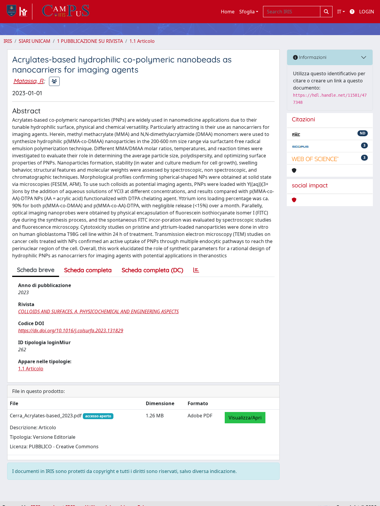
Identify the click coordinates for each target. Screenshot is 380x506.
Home (228, 11)
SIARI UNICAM (34, 41)
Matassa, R (28, 80)
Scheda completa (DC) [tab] (152, 270)
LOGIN (366, 11)
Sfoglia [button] (247, 11)
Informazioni (312, 57)
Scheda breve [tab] (35, 269)
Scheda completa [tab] (88, 270)
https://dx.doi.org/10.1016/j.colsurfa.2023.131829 (70, 330)
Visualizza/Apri (245, 417)
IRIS (8, 41)
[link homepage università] (65, 12)
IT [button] (339, 11)
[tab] (196, 270)
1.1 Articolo (142, 41)
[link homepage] (18, 12)
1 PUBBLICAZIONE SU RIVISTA (90, 41)
